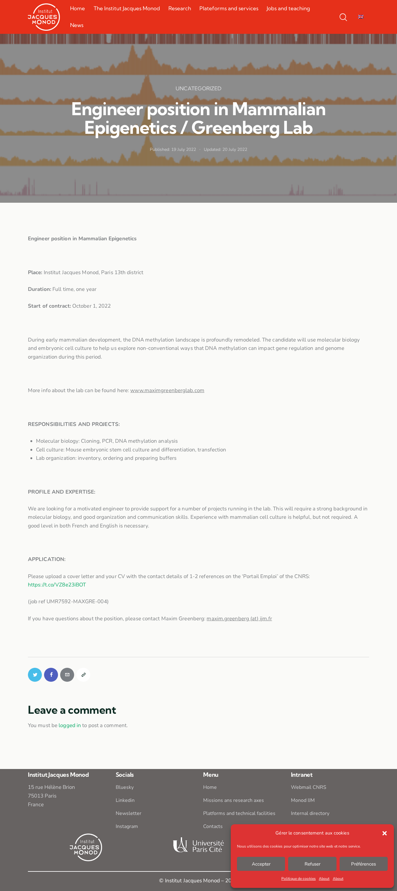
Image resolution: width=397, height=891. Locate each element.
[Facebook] (51, 675)
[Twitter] (35, 675)
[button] (384, 833)
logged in (70, 725)
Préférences (363, 864)
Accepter (261, 864)
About (324, 878)
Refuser (312, 864)
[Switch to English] (361, 17)
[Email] (67, 675)
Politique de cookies (298, 878)
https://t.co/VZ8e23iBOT (57, 584)
